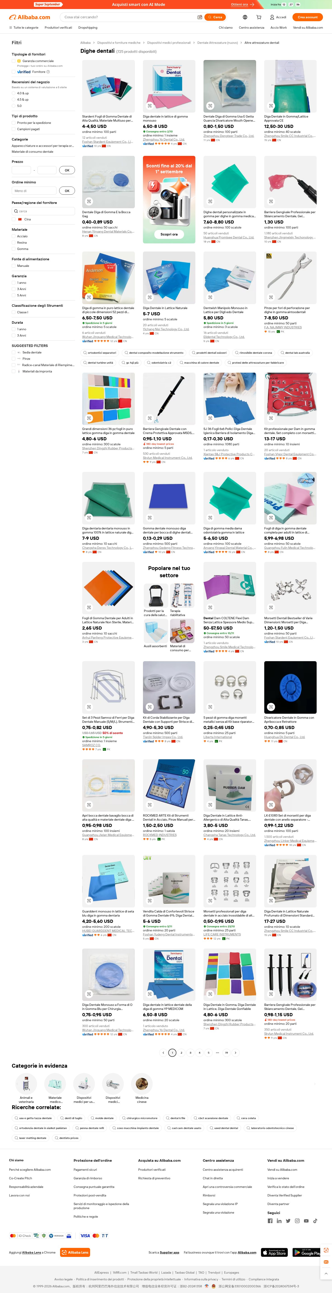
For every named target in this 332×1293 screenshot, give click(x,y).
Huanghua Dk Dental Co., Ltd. (284, 737)
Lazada (166, 1272)
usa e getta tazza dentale (35, 1118)
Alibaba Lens (31, 1252)
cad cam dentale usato (186, 1128)
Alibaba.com (247, 1252)
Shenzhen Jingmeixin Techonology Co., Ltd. (290, 237)
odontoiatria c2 (161, 362)
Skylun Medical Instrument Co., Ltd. (167, 457)
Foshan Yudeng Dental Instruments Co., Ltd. (169, 934)
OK (67, 170)
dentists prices (68, 1138)
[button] (200, 17)
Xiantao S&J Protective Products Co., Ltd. (229, 454)
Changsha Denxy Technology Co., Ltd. (108, 548)
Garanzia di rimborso (88, 1178)
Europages (231, 1272)
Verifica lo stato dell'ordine (285, 1187)
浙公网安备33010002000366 (240, 1286)
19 (226, 1052)
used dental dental (226, 1128)
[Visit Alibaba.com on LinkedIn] (279, 1221)
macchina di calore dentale (201, 362)
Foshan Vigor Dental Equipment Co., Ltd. (290, 454)
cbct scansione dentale (213, 1118)
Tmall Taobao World (143, 1272)
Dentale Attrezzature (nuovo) (217, 42)
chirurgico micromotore (142, 1118)
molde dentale (104, 1118)
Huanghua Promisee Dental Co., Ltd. (228, 237)
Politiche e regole (86, 1216)
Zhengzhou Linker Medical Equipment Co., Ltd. (290, 841)
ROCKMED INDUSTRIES (160, 835)
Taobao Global (184, 1272)
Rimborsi (209, 1195)
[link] (326, 1250)
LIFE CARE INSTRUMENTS (222, 934)
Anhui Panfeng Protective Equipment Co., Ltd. (108, 637)
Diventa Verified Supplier (284, 1195)
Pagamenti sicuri (85, 1169)
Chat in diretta (213, 1178)
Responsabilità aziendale (26, 1187)
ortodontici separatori (102, 352)
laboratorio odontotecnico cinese (272, 1128)
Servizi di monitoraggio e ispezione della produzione (101, 1206)
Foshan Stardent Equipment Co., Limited (108, 141)
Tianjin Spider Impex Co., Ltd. (163, 737)
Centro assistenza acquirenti (223, 1169)
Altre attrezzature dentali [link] (262, 42)
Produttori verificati (152, 1169)
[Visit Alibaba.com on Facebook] (270, 1221)
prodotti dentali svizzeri (211, 352)
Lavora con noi (19, 1195)
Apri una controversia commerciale (227, 1187)
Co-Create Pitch (20, 1178)
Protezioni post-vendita (90, 1195)
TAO (201, 1272)
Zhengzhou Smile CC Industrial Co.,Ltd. (290, 136)
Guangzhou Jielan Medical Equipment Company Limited (108, 835)
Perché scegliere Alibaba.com (30, 1169)
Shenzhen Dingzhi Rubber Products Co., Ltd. (108, 448)
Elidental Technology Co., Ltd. (224, 337)
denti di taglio (73, 1118)
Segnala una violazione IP (220, 1204)
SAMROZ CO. (91, 745)
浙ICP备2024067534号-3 (281, 1286)
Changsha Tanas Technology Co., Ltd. (229, 835)
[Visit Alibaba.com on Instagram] (297, 1221)
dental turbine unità (100, 362)
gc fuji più (132, 362)
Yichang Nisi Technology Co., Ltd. (166, 329)
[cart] (259, 18)
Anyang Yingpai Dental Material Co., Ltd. (229, 548)
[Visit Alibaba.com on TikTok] (315, 1221)
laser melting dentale (32, 1138)
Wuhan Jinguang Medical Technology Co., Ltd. (108, 337)
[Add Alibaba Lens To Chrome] (75, 1252)
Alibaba (85, 42)
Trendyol (214, 1272)
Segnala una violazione (218, 1212)
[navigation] (43, 548)
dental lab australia (297, 352)
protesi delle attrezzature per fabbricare (258, 362)
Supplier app (169, 1252)
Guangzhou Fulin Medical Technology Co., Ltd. (290, 548)
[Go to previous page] (163, 1053)
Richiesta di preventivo (154, 1178)
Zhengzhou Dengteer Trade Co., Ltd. (228, 136)
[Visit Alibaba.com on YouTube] (306, 1221)
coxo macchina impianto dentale (138, 1128)
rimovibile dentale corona (256, 352)
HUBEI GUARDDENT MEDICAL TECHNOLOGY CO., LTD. (108, 931)
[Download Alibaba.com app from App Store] (274, 1252)
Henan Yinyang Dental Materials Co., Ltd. (108, 231)
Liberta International (217, 737)
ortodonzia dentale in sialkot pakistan (43, 1128)
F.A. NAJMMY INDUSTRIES (283, 327)
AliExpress (101, 1272)
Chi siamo (16, 1160)
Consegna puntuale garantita (94, 1187)
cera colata (248, 1118)
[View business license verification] (207, 1286)
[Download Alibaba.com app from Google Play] (307, 1252)
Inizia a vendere (278, 1178)
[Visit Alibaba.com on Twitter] (288, 1221)
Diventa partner (278, 1204)
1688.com (119, 1272)
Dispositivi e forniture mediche (118, 42)
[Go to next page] (235, 1053)
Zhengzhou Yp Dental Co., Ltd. (164, 139)
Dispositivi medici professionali (169, 42)
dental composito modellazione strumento (156, 352)
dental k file (178, 1118)
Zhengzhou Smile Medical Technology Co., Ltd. (229, 647)
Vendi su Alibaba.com (282, 1169)
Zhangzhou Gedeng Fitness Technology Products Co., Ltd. (169, 548)
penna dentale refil (92, 1128)
